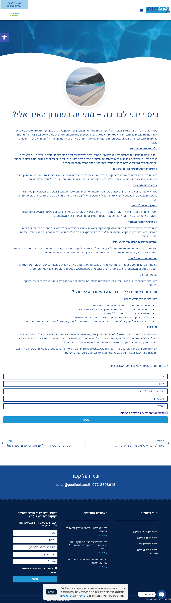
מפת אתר (152, 553)
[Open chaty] (161, 594)
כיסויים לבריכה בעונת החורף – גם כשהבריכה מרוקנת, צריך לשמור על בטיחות (88, 545)
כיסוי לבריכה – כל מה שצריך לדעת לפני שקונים (86, 529)
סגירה (51, 591)
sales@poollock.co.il (73, 484)
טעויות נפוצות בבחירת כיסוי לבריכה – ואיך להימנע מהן (87, 561)
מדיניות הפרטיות (129, 413)
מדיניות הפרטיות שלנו (72, 595)
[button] (4, 37)
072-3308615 (103, 484)
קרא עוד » (103, 535)
